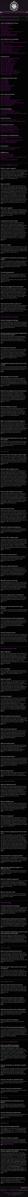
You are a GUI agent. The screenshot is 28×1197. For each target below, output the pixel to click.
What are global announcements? (8, 85)
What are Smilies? (5, 82)
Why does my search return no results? (9, 127)
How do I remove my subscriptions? (8, 142)
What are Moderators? (5, 97)
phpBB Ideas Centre (8, 1142)
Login (2, 14)
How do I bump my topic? (6, 74)
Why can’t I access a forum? (7, 66)
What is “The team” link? (6, 105)
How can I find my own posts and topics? (10, 132)
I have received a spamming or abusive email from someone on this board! (14, 114)
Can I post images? (5, 84)
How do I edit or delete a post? (7, 59)
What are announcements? (6, 86)
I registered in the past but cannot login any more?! (12, 31)
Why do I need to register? (6, 24)
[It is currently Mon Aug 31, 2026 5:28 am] (26, 17)
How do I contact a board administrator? (9, 159)
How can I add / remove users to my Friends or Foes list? (13, 121)
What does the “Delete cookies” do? (8, 35)
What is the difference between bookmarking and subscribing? (11, 138)
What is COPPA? (4, 26)
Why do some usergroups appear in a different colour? (12, 102)
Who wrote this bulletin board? (7, 154)
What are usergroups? (5, 98)
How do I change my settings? (7, 41)
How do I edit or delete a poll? (7, 65)
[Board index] (14, 5)
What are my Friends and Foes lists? (9, 120)
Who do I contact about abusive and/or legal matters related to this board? (14, 157)
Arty (11, 1194)
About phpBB (17, 1132)
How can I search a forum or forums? (9, 126)
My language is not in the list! (7, 47)
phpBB (3, 385)
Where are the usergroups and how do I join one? (11, 100)
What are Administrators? (6, 96)
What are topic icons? (5, 90)
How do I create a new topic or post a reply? (10, 58)
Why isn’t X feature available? (7, 155)
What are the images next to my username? (10, 49)
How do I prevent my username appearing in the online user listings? (13, 43)
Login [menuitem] (27, 12)
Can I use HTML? (4, 81)
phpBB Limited (11, 1129)
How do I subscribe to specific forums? (9, 141)
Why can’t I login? (4, 30)
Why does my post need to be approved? (9, 73)
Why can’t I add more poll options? (8, 63)
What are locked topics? (6, 89)
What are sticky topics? (6, 88)
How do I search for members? (7, 130)
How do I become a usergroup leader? (9, 101)
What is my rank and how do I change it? (9, 51)
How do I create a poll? (6, 62)
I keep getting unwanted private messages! (10, 112)
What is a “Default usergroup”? (7, 104)
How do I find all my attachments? (8, 149)
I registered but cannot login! (7, 28)
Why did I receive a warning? (7, 69)
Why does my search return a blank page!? (10, 129)
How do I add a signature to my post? (9, 61)
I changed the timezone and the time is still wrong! (11, 46)
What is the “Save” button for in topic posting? (11, 72)
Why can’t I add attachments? (7, 68)
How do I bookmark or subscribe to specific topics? (12, 139)
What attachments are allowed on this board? (10, 147)
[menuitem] (14, 1190)
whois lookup (15, 1157)
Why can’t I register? (5, 27)
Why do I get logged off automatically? (9, 34)
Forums (1, 12)
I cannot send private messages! (8, 110)
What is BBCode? (4, 79)
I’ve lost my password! (5, 33)
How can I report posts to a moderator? (9, 70)
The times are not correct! (6, 45)
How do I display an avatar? (7, 50)
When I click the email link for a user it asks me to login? (13, 53)
